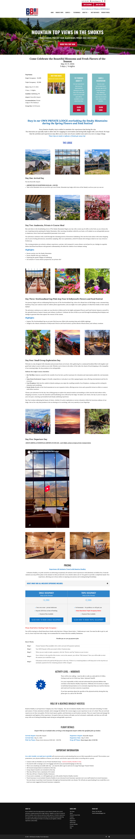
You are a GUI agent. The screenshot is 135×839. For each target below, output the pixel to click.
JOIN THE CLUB (99, 4)
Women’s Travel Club (75, 815)
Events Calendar (74, 824)
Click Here (79, 108)
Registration (73, 820)
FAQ (71, 828)
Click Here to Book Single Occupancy (46, 619)
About (71, 813)
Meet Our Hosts (95, 12)
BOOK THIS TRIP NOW (67, 44)
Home (52, 12)
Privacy (71, 826)
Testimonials (76, 12)
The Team (72, 811)
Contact (72, 817)
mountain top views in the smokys (67, 32)
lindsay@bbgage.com (100, 813)
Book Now (72, 818)
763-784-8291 (86, 1)
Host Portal (72, 822)
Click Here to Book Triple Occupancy (88, 619)
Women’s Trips (59, 12)
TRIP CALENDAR (88, 4)
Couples (67, 12)
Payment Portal (105, 12)
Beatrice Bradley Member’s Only (71, 761)
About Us (84, 12)
